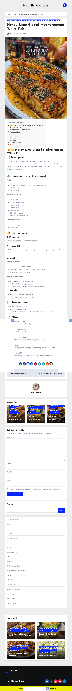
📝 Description (16, 127)
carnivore (10, 529)
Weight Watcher (12, 598)
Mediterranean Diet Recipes (31, 20)
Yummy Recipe (54, 20)
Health (16, 405)
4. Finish (15, 140)
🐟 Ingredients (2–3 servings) (20, 129)
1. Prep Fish (15, 134)
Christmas (10, 533)
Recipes (45, 20)
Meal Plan (10, 561)
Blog (10, 405)
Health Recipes (35, 5)
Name (9, 463)
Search (10, 504)
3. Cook (15, 138)
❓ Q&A (12, 144)
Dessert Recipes (12, 538)
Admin (14, 34)
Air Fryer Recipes (12, 520)
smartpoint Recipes (13, 589)
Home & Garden (12, 552)
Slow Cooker (13, 410)
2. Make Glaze (17, 136)
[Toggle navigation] (6, 5)
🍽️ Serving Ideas (15, 142)
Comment (11, 437)
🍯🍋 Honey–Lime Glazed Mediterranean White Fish (26, 125)
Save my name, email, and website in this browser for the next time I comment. (35, 489)
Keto (8, 557)
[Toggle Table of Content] (42, 122)
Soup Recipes (11, 594)
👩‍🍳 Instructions (15, 132)
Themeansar (52, 688)
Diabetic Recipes (12, 543)
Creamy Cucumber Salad (48, 655)
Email (9, 472)
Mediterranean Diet (14, 20)
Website (9, 480)
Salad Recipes (54, 410)
